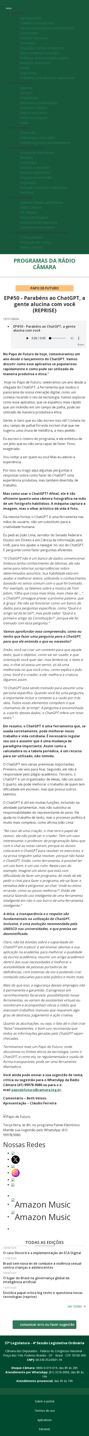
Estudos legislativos (35, 172)
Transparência (31, 237)
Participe (27, 192)
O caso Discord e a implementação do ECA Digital (42, 1253)
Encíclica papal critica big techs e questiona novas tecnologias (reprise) (43, 1294)
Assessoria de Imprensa (38, 222)
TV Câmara (28, 212)
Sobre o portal (44, 1401)
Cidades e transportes (37, 23)
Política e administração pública (44, 58)
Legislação (28, 182)
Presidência (29, 98)
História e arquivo (34, 117)
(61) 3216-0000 (59, 1372)
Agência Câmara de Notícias (41, 202)
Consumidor (29, 33)
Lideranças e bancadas (37, 137)
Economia (27, 43)
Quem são (28, 132)
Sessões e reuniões (35, 167)
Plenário (26, 157)
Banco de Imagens (34, 217)
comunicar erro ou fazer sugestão (47, 1324)
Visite (24, 122)
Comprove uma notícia (37, 227)
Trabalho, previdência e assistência (47, 78)
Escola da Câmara (33, 107)
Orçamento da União (36, 177)
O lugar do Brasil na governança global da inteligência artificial (36, 1280)
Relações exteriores (35, 63)
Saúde (24, 68)
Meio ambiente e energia (39, 53)
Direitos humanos (34, 38)
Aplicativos (44, 1420)
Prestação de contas (35, 242)
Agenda (26, 88)
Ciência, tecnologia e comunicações (47, 28)
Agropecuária (30, 18)
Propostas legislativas (37, 152)
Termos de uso (44, 1411)
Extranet (44, 1429)
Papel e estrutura (33, 112)
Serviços (26, 93)
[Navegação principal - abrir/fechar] (8, 5)
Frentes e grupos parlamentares (45, 142)
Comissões (28, 162)
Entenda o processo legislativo (43, 187)
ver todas (76, 1306)
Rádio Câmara (30, 207)
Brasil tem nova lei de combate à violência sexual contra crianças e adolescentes (42, 1265)
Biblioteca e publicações (38, 102)
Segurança (28, 73)
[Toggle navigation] (81, 6)
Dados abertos (31, 247)
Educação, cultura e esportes (42, 48)
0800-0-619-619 (46, 1368)
